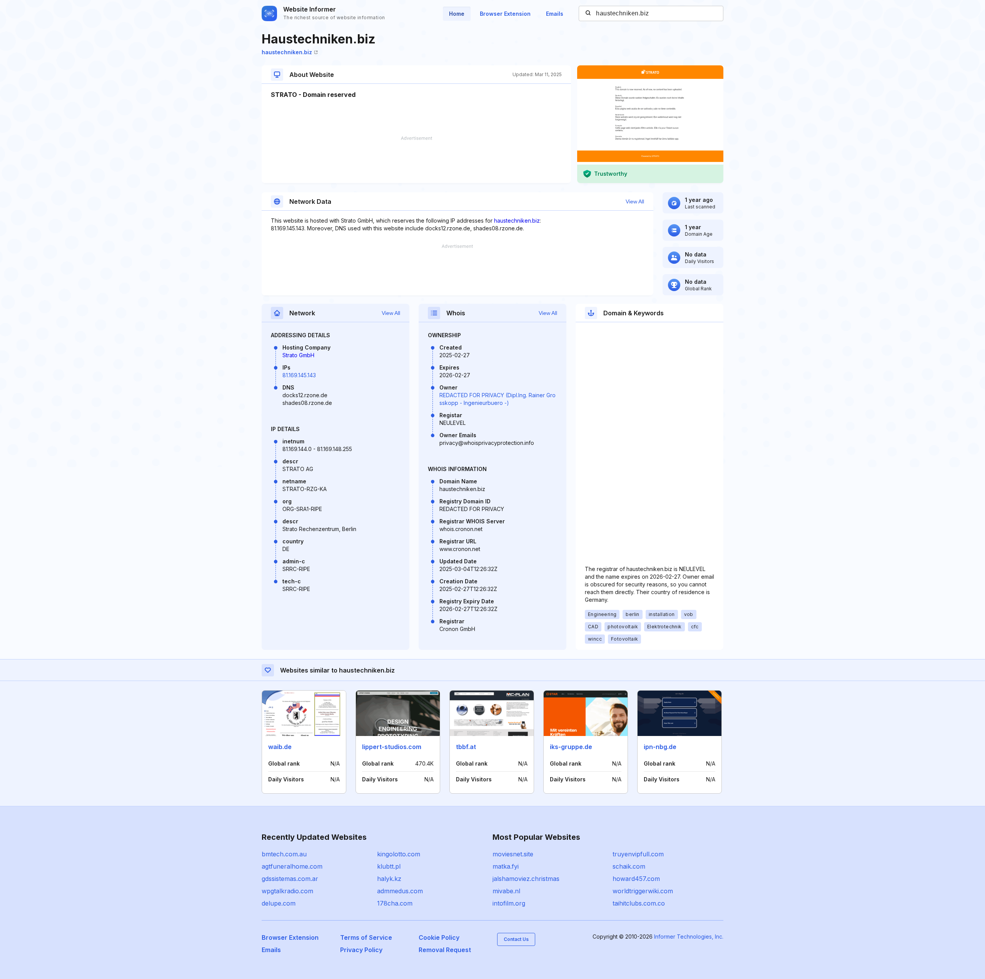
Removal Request (445, 950)
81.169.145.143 (299, 375)
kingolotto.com (398, 854)
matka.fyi (505, 866)
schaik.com (629, 866)
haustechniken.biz (287, 52)
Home (456, 13)
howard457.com (636, 878)
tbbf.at (466, 747)
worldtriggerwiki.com (643, 891)
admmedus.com (400, 891)
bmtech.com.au (284, 854)
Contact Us (516, 939)
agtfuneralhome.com (292, 866)
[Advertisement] (416, 159)
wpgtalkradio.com (287, 891)
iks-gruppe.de (571, 747)
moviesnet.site (512, 854)
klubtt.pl (389, 866)
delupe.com (279, 903)
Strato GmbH (298, 355)
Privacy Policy (361, 950)
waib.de (280, 747)
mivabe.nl (506, 891)
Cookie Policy (439, 937)
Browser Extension (505, 13)
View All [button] (635, 201)
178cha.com (394, 903)
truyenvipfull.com (638, 854)
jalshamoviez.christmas (525, 878)
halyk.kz (389, 878)
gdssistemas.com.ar (290, 878)
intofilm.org (508, 903)
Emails (554, 13)
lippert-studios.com (391, 747)
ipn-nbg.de (660, 747)
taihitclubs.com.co (639, 903)
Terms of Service (366, 937)
